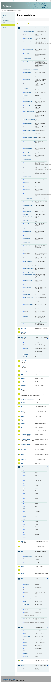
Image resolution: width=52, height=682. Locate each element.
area (25, 633)
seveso (22, 573)
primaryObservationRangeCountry (29, 223)
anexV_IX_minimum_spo (29, 53)
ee (24, 488)
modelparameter (27, 172)
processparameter (28, 228)
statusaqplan (27, 300)
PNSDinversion (27, 211)
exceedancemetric (28, 123)
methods (26, 350)
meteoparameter (27, 155)
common (23, 378)
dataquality (23, 385)
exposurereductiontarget (29, 130)
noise (22, 566)
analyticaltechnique (28, 49)
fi (24, 495)
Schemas (4, 22)
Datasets (4, 15)
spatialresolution (27, 287)
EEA (8, 1)
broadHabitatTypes (28, 556)
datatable (26, 95)
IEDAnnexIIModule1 (26, 434)
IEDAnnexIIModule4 (26, 444)
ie (24, 503)
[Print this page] (41, 1)
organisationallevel (28, 205)
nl (24, 519)
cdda (22, 374)
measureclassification (29, 133)
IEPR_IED (23, 449)
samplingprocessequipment (29, 272)
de (24, 483)
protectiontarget (27, 231)
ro (24, 526)
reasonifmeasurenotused (29, 235)
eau (25, 589)
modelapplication (28, 159)
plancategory (27, 208)
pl (24, 521)
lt (24, 508)
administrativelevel (28, 38)
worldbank (23, 665)
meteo (25, 645)
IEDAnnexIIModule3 (26, 439)
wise (22, 660)
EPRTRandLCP (25, 394)
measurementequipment (29, 141)
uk (24, 537)
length (25, 642)
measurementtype (28, 148)
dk (24, 485)
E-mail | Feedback (6, 678)
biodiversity (24, 371)
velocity (26, 653)
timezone (26, 316)
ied (21, 430)
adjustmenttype (27, 34)
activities (26, 342)
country (26, 668)
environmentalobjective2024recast (29, 114)
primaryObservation (28, 216)
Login (38, 0)
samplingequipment (28, 257)
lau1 (22, 463)
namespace (26, 182)
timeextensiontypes (28, 304)
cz (24, 480)
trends (25, 356)
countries (26, 348)
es (24, 493)
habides (23, 423)
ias (21, 427)
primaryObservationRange (29, 220)
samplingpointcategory (29, 264)
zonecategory (27, 320)
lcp (21, 546)
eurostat (23, 402)
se (24, 529)
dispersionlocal (27, 98)
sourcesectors (27, 284)
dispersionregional (28, 101)
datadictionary (24, 381)
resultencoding (27, 245)
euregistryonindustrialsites (28, 399)
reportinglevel (27, 238)
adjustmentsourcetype (29, 31)
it (24, 506)
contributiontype (27, 92)
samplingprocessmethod (29, 274)
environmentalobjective (29, 111)
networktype (27, 186)
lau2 (22, 466)
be (24, 472)
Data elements (6, 20)
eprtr (22, 389)
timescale (26, 308)
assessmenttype (27, 72)
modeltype (26, 179)
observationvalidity (28, 198)
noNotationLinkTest (28, 598)
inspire (22, 454)
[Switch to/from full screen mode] (43, 1)
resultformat (27, 250)
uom (22, 627)
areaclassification (28, 58)
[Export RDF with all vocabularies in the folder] (47, 29)
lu (24, 511)
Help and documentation (8, 13)
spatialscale (26, 291)
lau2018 (23, 541)
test (22, 578)
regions (26, 558)
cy (24, 477)
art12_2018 (23, 332)
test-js (25, 601)
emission (26, 639)
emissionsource (27, 107)
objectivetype (27, 189)
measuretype (27, 152)
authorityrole (27, 79)
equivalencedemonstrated (29, 119)
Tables (4, 17)
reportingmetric (27, 242)
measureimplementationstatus (29, 137)
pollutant (26, 214)
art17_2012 (23, 360)
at (24, 470)
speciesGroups (27, 562)
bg (25, 475)
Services (4, 27)
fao (21, 406)
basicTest (26, 581)
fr (24, 498)
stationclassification (28, 297)
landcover (23, 459)
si (24, 532)
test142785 (26, 604)
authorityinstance (28, 76)
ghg (22, 420)
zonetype (26, 323)
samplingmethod (28, 261)
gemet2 (23, 416)
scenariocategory (28, 280)
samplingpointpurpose (29, 268)
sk (24, 534)
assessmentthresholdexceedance (29, 69)
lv (24, 514)
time (25, 650)
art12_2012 (23, 328)
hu (25, 501)
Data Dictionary (13, 10)
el (24, 490)
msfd (22, 551)
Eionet (8, 10)
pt (24, 524)
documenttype (27, 105)
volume (26, 656)
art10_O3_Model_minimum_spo (29, 61)
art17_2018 (23, 366)
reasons (26, 354)
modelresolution (27, 176)
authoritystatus (27, 83)
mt (25, 516)
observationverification (29, 201)
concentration (27, 636)
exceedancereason (28, 126)
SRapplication (27, 294)
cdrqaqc (26, 88)
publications (24, 570)
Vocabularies (5, 25)
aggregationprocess (28, 46)
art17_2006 (23, 337)
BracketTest (26, 584)
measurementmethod (28, 145)
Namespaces (5, 29)
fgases (22, 411)
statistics (26, 648)
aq (21, 27)
